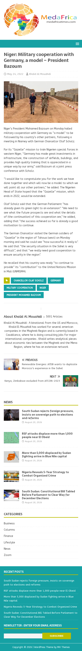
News (8, 402)
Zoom (7, 555)
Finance (8, 536)
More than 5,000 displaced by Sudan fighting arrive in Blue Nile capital (46, 454)
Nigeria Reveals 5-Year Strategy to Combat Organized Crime (45, 474)
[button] (76, 43)
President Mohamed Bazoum (24, 295)
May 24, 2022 (15, 74)
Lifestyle (9, 542)
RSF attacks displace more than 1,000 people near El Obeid (47, 435)
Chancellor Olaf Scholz (29, 280)
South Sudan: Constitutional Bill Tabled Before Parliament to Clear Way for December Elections (48, 494)
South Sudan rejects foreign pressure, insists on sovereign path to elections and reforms (47, 414)
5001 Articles (54, 316)
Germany (56, 280)
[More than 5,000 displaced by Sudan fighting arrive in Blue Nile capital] (11, 460)
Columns (9, 529)
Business (9, 523)
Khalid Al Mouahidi (40, 74)
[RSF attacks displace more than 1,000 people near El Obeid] (11, 441)
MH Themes (63, 647)
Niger (43, 287)
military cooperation (20, 287)
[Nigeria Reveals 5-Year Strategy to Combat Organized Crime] (11, 479)
